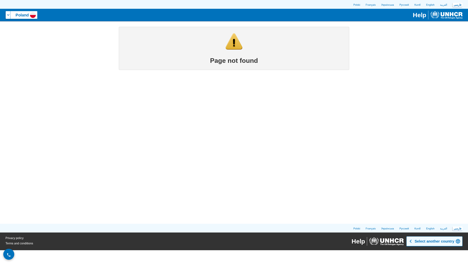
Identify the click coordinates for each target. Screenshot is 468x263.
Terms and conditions (19, 243)
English (430, 4)
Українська (387, 4)
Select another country (434, 241)
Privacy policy (14, 238)
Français (371, 4)
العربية (443, 4)
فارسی (457, 4)
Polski (356, 4)
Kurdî (417, 4)
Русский (404, 4)
